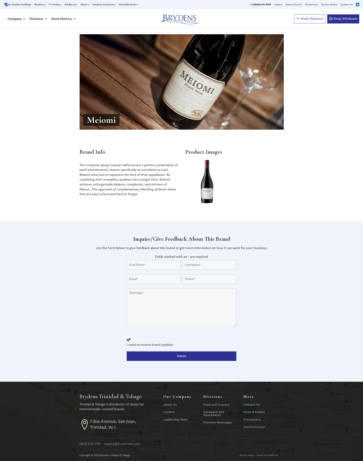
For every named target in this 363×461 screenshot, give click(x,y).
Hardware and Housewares (213, 414)
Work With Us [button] (61, 19)
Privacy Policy (247, 455)
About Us (170, 404)
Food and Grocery (216, 404)
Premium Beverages (217, 422)
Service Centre (329, 4)
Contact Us (346, 4)
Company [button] (15, 19)
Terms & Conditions (267, 455)
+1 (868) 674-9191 (260, 4)
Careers (278, 4)
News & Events (293, 4)
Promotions (311, 4)
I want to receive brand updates (150, 345)
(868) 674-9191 (90, 444)
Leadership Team (175, 419)
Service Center (254, 427)
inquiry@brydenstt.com (122, 444)
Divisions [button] (36, 19)
